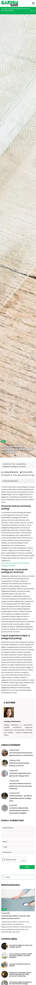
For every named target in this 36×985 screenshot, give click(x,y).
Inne (3, 441)
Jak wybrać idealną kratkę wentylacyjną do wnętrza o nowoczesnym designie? (19, 810)
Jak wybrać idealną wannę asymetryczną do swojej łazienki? (15, 10)
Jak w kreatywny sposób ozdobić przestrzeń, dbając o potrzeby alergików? (20, 955)
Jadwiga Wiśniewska (10, 472)
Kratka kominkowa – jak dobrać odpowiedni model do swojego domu (20, 798)
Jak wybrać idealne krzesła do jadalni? (19, 965)
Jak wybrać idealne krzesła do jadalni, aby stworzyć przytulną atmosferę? (20, 786)
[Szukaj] (3, 877)
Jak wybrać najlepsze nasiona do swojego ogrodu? (20, 946)
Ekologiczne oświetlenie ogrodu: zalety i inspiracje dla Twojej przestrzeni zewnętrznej (20, 974)
